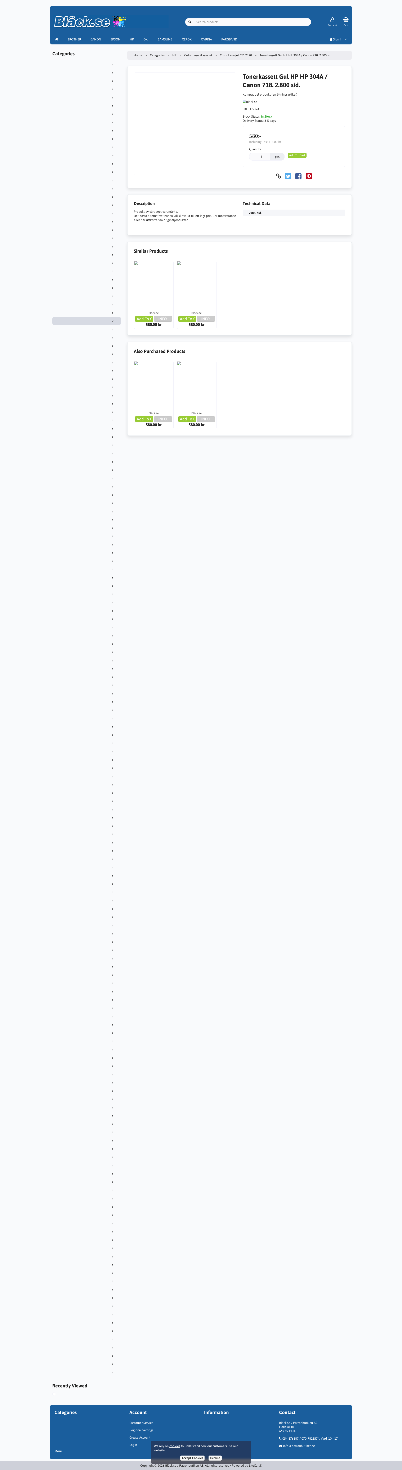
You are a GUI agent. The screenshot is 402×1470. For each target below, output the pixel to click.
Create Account (139, 1437)
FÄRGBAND (229, 39)
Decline (215, 1458)
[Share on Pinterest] (309, 176)
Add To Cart (297, 155)
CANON (95, 39)
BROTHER (74, 39)
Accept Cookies (192, 1458)
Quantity (255, 149)
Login (133, 1445)
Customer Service (141, 1423)
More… (59, 1451)
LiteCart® (255, 1465)
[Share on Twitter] (288, 176)
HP (132, 39)
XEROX (187, 39)
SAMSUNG (165, 39)
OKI (145, 39)
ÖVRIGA (206, 39)
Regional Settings (141, 1430)
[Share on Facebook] (298, 176)
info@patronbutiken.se (299, 1446)
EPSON (115, 39)
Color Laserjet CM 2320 (236, 55)
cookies (174, 1446)
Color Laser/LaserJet (198, 55)
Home (138, 55)
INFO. (163, 318)
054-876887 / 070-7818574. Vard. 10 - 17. (310, 1438)
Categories (157, 55)
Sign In (337, 39)
